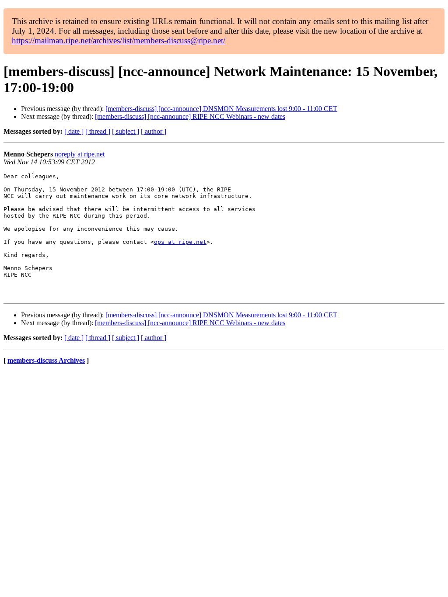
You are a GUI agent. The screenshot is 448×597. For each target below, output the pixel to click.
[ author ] (153, 131)
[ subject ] (125, 131)
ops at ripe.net (180, 242)
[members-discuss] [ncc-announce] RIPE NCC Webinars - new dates (190, 116)
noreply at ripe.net (80, 154)
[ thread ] (97, 131)
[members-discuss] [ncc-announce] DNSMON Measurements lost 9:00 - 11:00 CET (221, 108)
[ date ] (74, 131)
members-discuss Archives (46, 360)
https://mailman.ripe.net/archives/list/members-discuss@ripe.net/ (118, 40)
